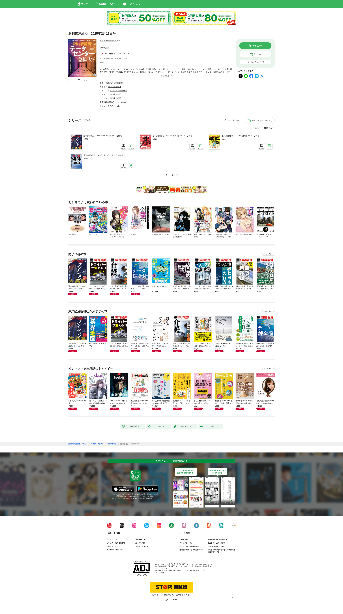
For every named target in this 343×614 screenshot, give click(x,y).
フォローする (118, 40)
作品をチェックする (257, 62)
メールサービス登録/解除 (116, 543)
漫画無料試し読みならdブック (77, 444)
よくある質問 (140, 543)
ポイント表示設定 (141, 546)
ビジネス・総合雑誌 (118, 90)
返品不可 (103, 62)
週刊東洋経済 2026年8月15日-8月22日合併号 (172, 136)
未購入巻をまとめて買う (262, 120)
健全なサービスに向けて (216, 543)
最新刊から (269, 128)
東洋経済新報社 (114, 87)
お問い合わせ (112, 546)
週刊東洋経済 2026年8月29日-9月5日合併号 (102, 136)
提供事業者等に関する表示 (217, 539)
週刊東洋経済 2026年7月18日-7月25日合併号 (103, 155)
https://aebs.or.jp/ (162, 572)
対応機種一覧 (140, 539)
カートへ (257, 54)
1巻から (258, 128)
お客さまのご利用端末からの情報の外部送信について (221, 551)
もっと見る (268, 254)
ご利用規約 (184, 539)
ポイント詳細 (123, 53)
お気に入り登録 (233, 120)
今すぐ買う (257, 46)
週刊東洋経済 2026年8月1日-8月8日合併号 (240, 136)
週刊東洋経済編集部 (108, 40)
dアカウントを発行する (162, 595)
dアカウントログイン (115, 550)
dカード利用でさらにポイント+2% (112, 58)
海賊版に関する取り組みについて (192, 550)
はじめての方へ (112, 539)
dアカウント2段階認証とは (189, 546)
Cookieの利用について (216, 546)
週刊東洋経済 (115, 94)
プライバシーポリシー (188, 543)
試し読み (84, 80)
